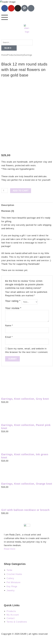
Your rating (12, 301)
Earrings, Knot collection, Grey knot (25, 398)
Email (9, 337)
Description (7, 205)
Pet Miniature (13, 582)
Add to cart (21, 190)
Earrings (28, 55)
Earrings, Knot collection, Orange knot (26, 483)
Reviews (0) (7, 211)
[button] (27, 38)
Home (4, 55)
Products (11, 55)
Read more (9, 549)
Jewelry (20, 55)
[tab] (27, 205)
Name (9, 325)
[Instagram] (18, 8)
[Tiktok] (31, 8)
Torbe (9, 570)
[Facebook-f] (4, 8)
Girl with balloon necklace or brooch (25, 510)
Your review (13, 308)
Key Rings (12, 586)
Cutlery (10, 578)
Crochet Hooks (14, 574)
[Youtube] (11, 8)
